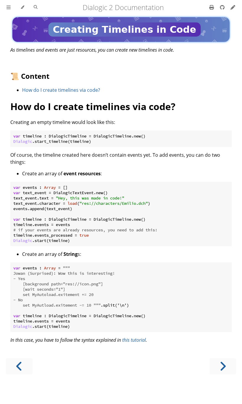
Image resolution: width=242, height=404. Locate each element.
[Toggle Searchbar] (35, 7)
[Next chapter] (223, 366)
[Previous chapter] (19, 366)
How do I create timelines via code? (61, 90)
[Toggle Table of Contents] (8, 7)
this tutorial (134, 340)
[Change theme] (22, 7)
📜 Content (29, 76)
